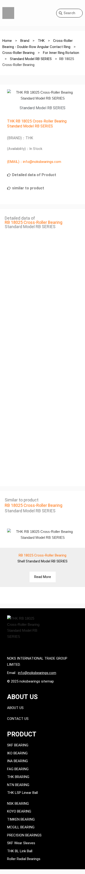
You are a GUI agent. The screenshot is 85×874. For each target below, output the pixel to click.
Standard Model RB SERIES (30, 126)
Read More (42, 577)
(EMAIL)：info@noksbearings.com (34, 162)
